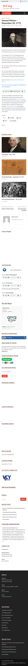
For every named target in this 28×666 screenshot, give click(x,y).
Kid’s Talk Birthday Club (7, 615)
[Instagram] (26, 1)
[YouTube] (21, 1)
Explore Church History (11, 524)
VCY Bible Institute (6, 612)
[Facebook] (22, 1)
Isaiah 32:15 (4, 351)
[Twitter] (24, 1)
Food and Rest (5, 519)
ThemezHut (4, 664)
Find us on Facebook (8, 487)
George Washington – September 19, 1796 (13, 177)
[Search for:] (14, 499)
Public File (4, 625)
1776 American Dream (11, 106)
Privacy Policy (5, 622)
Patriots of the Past (6, 18)
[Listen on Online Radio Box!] (25, 338)
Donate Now (7, 359)
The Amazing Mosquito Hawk (9, 512)
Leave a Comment (18, 25)
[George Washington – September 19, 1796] (14, 175)
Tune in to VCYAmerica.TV (8, 454)
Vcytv (13, 25)
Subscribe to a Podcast (7, 610)
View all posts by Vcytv (18, 219)
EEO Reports (5, 627)
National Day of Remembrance (9, 514)
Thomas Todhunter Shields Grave (10, 527)
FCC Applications (6, 630)
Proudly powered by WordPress (8, 662)
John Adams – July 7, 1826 (8, 154)
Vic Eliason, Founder (6, 620)
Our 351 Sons (19, 99)
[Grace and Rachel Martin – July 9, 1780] (14, 197)
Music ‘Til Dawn (6, 617)
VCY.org (7, 6)
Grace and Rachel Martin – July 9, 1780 (12, 199)
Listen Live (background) (15, 270)
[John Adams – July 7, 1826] (14, 153)
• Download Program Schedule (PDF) (10, 288)
